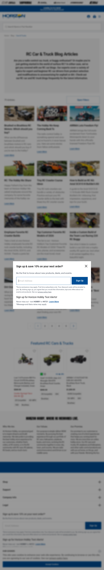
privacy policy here (44, 292)
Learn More (54, 302)
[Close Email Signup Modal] (86, 266)
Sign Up (79, 280)
